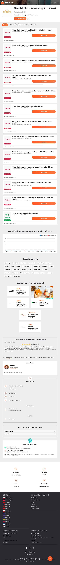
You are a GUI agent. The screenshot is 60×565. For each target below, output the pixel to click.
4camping (7, 263)
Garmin (7, 266)
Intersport (27, 272)
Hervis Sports (8, 276)
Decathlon (44, 266)
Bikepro (52, 266)
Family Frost (37, 269)
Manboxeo (48, 263)
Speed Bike (45, 269)
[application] (30, 243)
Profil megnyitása (14, 368)
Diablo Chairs (31, 263)
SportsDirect (40, 263)
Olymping (7, 272)
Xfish (21, 272)
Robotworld (15, 263)
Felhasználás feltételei (9, 40)
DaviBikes (14, 272)
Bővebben (9, 358)
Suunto (18, 266)
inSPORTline (37, 266)
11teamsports (35, 272)
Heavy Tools (17, 276)
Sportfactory (16, 269)
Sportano (24, 269)
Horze (12, 266)
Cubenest (49, 272)
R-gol (30, 269)
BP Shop (43, 272)
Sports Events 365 (27, 266)
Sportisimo (7, 269)
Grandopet (23, 263)
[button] (43, 235)
